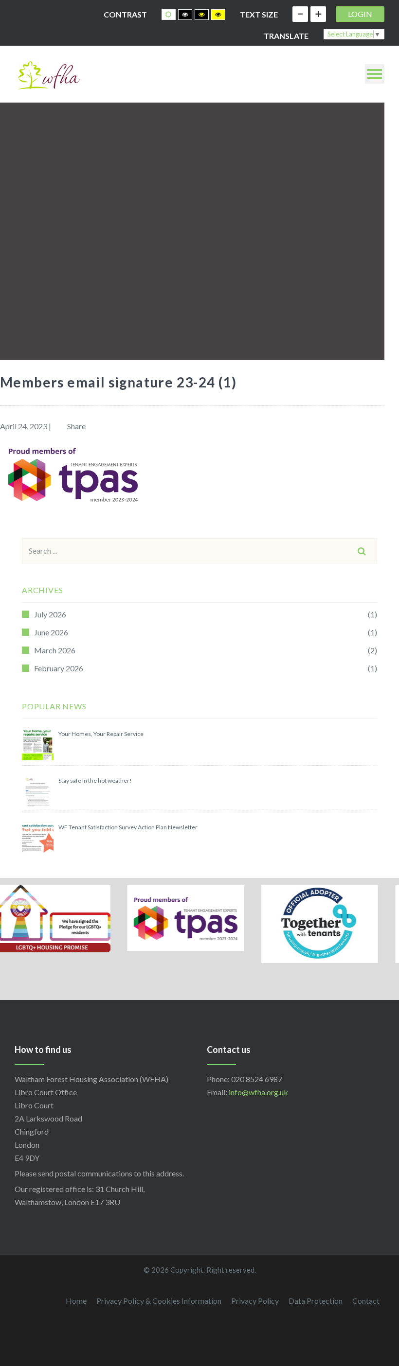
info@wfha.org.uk (258, 1092)
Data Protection (316, 1300)
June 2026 (51, 632)
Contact (366, 1300)
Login (360, 13)
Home (76, 1300)
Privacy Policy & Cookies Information (158, 1300)
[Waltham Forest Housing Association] (49, 74)
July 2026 (50, 614)
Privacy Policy (255, 1300)
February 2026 (58, 668)
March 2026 (54, 650)
